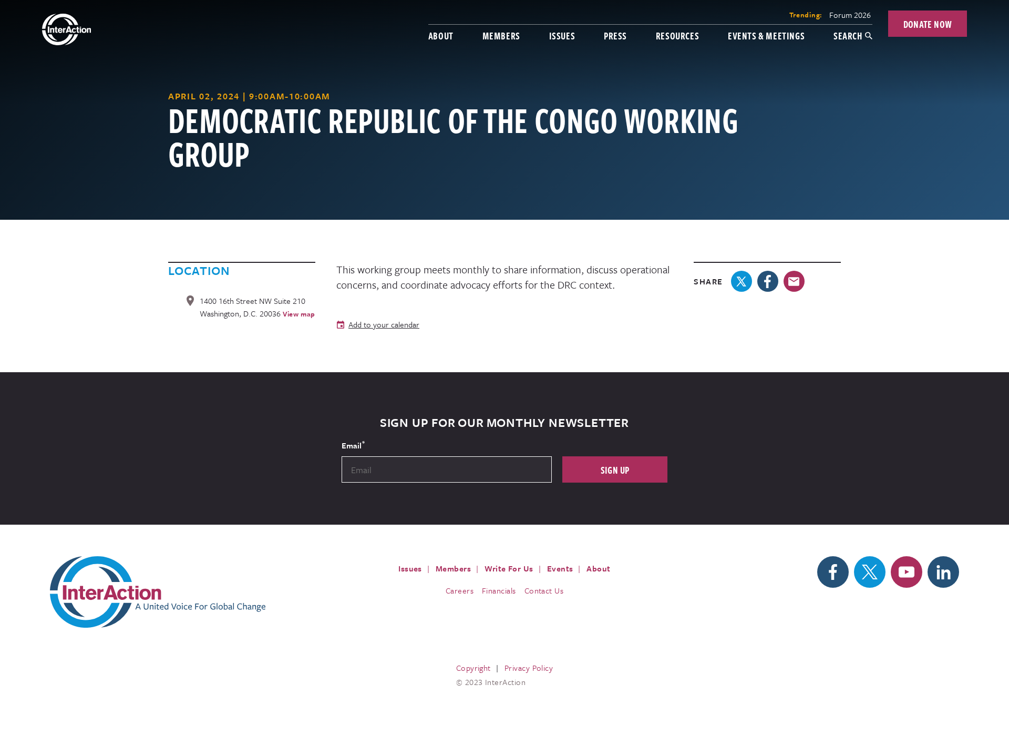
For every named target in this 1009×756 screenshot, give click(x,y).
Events (560, 568)
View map (299, 314)
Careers (459, 590)
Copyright (473, 667)
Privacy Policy (528, 667)
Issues (562, 35)
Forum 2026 (850, 15)
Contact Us (544, 590)
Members (501, 35)
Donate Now (927, 24)
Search (847, 35)
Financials (499, 590)
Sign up (615, 470)
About (441, 35)
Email (353, 444)
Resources (677, 35)
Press (615, 35)
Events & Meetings (766, 35)
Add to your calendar (383, 324)
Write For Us (509, 568)
